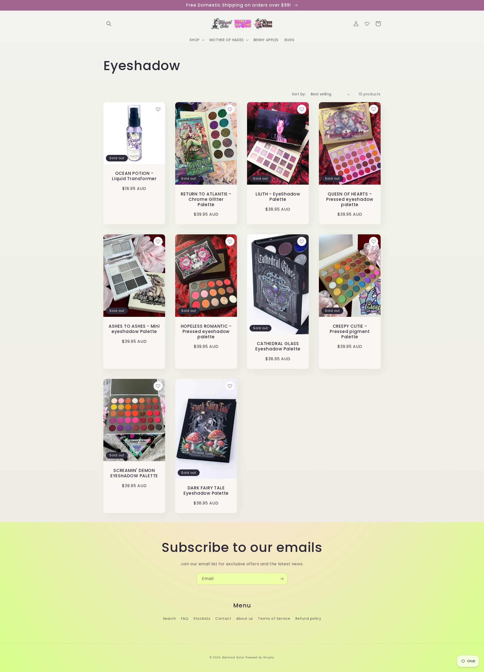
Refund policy (308, 618)
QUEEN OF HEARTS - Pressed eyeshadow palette (349, 199)
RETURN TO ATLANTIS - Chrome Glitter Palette (206, 199)
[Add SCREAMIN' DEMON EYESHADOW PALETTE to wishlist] (158, 385)
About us (244, 618)
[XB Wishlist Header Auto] (367, 23)
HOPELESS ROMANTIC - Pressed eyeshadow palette (206, 331)
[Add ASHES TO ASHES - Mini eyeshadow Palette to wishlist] (158, 241)
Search (169, 618)
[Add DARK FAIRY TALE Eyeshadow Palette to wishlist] (229, 385)
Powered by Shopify (260, 657)
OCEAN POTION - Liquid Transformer (134, 176)
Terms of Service (274, 618)
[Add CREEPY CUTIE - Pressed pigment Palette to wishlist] (373, 241)
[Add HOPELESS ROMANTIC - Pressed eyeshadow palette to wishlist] (229, 241)
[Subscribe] (281, 579)
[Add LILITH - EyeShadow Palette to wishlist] (301, 109)
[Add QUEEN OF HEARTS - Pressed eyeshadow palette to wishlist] (373, 109)
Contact (223, 618)
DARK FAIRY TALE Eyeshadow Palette (206, 490)
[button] (108, 23)
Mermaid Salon (233, 657)
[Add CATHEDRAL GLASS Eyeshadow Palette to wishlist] (301, 241)
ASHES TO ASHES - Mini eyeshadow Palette (134, 329)
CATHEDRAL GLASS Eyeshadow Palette (277, 346)
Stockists (201, 618)
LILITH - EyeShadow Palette (278, 196)
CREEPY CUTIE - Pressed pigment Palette (350, 331)
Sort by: (299, 94)
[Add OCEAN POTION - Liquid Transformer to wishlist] (158, 109)
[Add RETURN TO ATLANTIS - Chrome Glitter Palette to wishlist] (229, 109)
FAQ (185, 618)
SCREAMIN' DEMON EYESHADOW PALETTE (134, 473)
